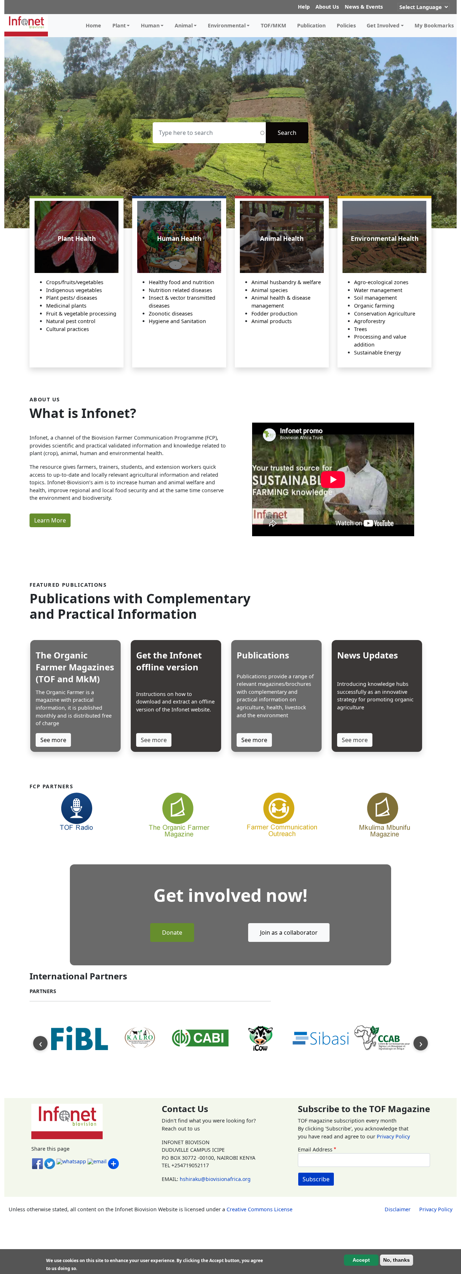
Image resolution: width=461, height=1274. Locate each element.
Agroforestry (369, 321)
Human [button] (150, 25)
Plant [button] (119, 25)
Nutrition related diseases (180, 290)
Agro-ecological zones (381, 282)
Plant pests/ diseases (71, 297)
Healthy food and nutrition (181, 282)
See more (53, 740)
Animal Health (282, 238)
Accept (361, 1260)
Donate (172, 932)
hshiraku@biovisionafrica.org (215, 1179)
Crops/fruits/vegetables (74, 282)
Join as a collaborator (289, 932)
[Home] (29, 25)
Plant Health (77, 238)
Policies (346, 25)
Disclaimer (398, 1209)
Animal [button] (184, 25)
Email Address (315, 1149)
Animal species (269, 290)
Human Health (179, 238)
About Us (327, 6)
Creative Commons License (259, 1209)
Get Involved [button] (383, 25)
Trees (360, 329)
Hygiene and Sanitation (177, 321)
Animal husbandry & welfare (286, 282)
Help (304, 6)
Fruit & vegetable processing (81, 313)
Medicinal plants (66, 305)
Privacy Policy (393, 1136)
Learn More (50, 520)
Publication (311, 25)
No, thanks (396, 1260)
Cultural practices (67, 329)
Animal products (271, 321)
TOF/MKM (273, 25)
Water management (378, 290)
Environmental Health (385, 238)
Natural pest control (70, 321)
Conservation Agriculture (384, 313)
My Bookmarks (434, 25)
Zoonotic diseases (171, 313)
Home (93, 25)
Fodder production (274, 313)
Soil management (375, 297)
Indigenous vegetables (74, 290)
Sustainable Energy (377, 352)
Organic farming (374, 305)
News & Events (364, 6)
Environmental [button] (227, 25)
